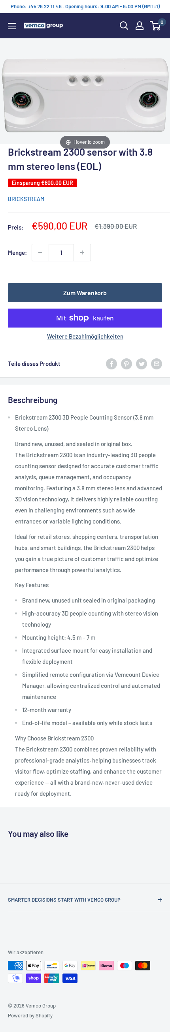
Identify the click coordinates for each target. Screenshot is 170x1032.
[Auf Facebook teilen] (111, 363)
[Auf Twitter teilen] (141, 363)
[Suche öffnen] (124, 25)
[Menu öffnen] (12, 26)
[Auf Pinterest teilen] (126, 363)
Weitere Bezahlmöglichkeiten (85, 336)
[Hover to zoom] (85, 94)
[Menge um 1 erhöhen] (82, 252)
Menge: (17, 252)
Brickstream (26, 199)
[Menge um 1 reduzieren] (40, 252)
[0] (156, 25)
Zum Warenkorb (85, 292)
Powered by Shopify (30, 1015)
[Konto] (140, 25)
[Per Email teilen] (156, 363)
